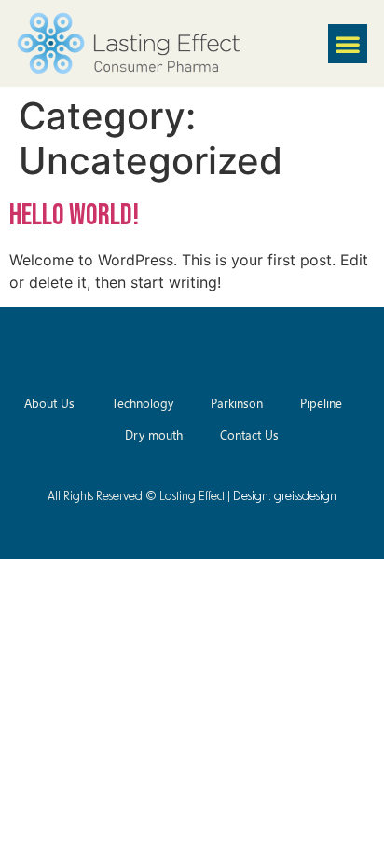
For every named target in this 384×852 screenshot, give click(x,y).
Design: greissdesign (284, 497)
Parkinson (237, 403)
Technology (142, 403)
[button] (347, 43)
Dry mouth (154, 434)
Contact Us (249, 434)
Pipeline (321, 403)
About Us (49, 403)
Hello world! (74, 215)
